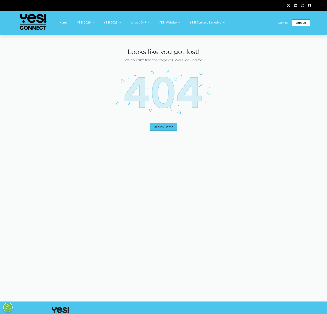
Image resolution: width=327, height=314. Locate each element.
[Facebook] (309, 5)
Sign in (283, 22)
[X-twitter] (288, 5)
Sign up (301, 22)
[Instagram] (302, 5)
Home (63, 22)
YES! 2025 (111, 22)
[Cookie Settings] (8, 307)
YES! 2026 (84, 22)
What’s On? (138, 22)
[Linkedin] (295, 5)
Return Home (163, 127)
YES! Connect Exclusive (205, 22)
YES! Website (168, 22)
